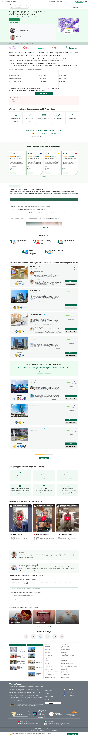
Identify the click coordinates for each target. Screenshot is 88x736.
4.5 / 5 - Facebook (70, 695)
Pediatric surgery (48, 661)
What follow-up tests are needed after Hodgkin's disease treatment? (26, 592)
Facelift (46, 672)
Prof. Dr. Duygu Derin (38, 386)
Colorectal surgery (64, 650)
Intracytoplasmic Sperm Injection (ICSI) (52, 671)
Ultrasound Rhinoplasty (49, 675)
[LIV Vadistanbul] (19, 296)
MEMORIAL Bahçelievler (37, 429)
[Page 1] (37, 626)
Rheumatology (47, 664)
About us (47, 693)
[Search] (27, 7)
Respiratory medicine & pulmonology (68, 655)
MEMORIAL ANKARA (35, 405)
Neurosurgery (47, 657)
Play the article (16, 186)
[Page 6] (48, 626)
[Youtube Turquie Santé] (69, 689)
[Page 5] (46, 626)
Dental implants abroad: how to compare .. (20, 655)
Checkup (46, 660)
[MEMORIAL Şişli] (19, 272)
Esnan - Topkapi (39, 667)
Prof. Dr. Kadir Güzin (38, 327)
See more (44, 227)
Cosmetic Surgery (64, 644)
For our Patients (49, 690)
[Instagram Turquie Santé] (26, 636)
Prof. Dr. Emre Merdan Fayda (40, 394)
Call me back (79, 1)
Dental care (47, 644)
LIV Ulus (32, 381)
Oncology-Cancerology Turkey (18, 5)
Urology (62, 664)
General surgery (48, 652)
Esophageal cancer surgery (50, 677)
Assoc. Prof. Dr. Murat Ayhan (40, 295)
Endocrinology (64, 660)
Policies (47, 699)
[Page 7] (50, 626)
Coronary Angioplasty (65, 674)
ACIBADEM (12, 173)
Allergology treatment (65, 649)
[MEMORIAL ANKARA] (19, 410)
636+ (68, 30)
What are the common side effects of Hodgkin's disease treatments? (26, 588)
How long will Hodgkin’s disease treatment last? (22, 595)
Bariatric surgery (48, 650)
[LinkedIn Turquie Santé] (54, 636)
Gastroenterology (48, 654)
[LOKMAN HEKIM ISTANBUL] (19, 343)
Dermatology (47, 646)
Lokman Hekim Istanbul (38, 674)
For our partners (49, 696)
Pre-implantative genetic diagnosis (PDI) (69, 666)
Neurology (63, 657)
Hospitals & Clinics (19, 43)
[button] (59, 146)
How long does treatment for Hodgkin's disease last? (23, 599)
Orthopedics (47, 649)
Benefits (11, 43)
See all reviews (44, 179)
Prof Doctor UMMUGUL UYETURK (41, 319)
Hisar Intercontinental (39, 662)
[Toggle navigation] (2, 1)
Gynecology (63, 654)
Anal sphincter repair (65, 677)
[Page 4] (44, 626)
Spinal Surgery (64, 652)
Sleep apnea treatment (65, 675)
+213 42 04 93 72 (58, 724)
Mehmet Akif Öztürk (38, 271)
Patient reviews (29, 43)
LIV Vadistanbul (34, 290)
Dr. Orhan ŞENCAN (38, 343)
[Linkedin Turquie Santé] (72, 689)
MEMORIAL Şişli (34, 266)
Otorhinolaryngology (65, 658)
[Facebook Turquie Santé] (33, 636)
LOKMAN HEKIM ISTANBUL (36, 338)
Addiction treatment (49, 666)
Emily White (18, 36)
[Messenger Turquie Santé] (40, 636)
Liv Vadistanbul (38, 648)
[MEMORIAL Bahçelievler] (19, 434)
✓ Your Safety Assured (13, 22)
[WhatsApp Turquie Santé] (47, 636)
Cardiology (63, 647)
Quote (70, 281)
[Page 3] (42, 626)
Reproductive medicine (65, 646)
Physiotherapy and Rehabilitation (67, 661)
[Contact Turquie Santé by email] (62, 636)
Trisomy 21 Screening (49, 669)
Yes (40, 372)
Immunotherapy (64, 669)
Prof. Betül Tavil (37, 279)
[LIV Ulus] (19, 386)
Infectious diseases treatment (67, 663)
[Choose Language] (86, 1)
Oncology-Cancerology (49, 647)
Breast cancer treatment (49, 674)
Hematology (47, 663)
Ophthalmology (48, 658)
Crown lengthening (65, 672)
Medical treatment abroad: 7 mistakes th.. (21, 661)
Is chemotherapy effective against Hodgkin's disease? (24, 579)
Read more (13, 166)
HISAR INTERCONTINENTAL (37, 314)
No (48, 372)
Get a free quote (14, 20)
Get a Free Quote (44, 93)
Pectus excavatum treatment (50, 668)
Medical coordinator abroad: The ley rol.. (20, 668)
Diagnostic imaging (48, 655)
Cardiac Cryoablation (65, 671)
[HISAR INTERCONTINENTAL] (19, 320)
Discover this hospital (71, 284)
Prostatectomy (64, 668)
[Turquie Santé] (10, 5)
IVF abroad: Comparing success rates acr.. (21, 649)
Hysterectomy (47, 678)
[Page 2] (39, 626)
